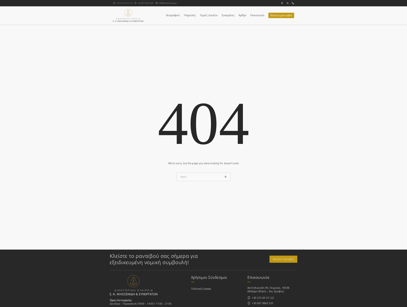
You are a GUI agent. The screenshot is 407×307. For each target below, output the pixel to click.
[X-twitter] (287, 3)
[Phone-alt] (293, 3)
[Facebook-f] (282, 3)
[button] (397, 294)
